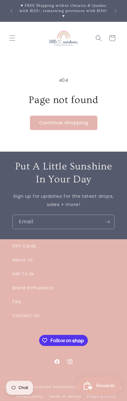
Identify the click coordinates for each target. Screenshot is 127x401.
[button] (12, 38)
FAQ (17, 302)
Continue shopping (63, 122)
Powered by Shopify (71, 386)
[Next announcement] (115, 11)
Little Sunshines (36, 386)
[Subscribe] (107, 222)
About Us (22, 260)
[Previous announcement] (11, 11)
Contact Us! (26, 315)
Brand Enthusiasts (32, 288)
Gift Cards (24, 246)
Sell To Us (23, 274)
